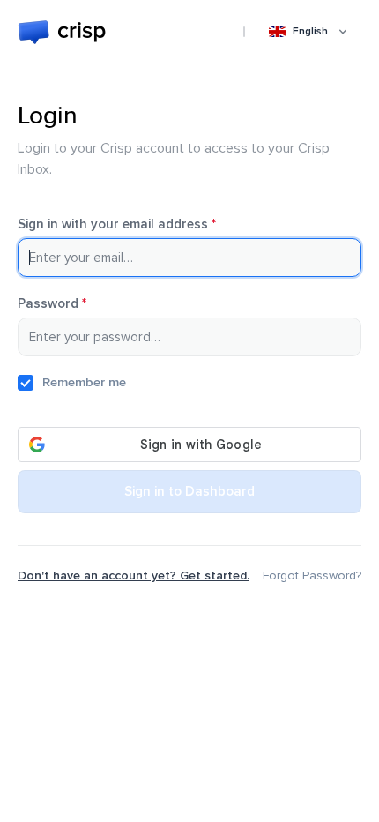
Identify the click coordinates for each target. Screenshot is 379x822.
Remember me (84, 382)
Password (77, 303)
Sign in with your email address (142, 224)
